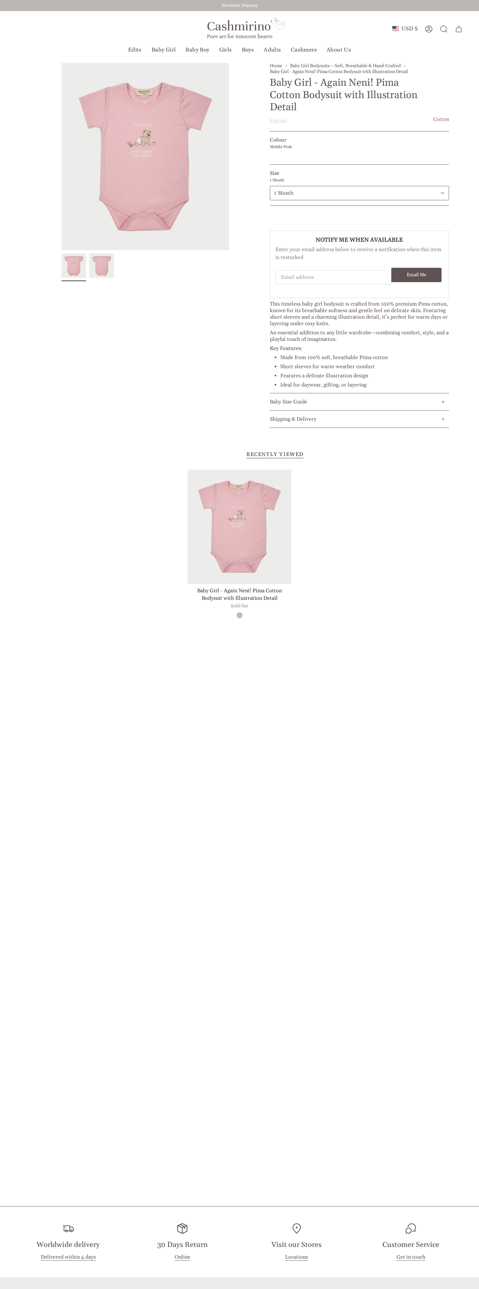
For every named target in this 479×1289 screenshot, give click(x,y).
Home (276, 66)
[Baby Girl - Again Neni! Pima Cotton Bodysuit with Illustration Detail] (240, 527)
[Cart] (458, 29)
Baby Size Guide (288, 402)
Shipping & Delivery (293, 419)
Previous (61, 156)
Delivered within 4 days (68, 1257)
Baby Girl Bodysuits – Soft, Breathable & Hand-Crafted (345, 66)
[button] (135, 50)
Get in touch (411, 1257)
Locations (296, 1257)
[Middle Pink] (239, 615)
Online (182, 1257)
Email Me (416, 275)
